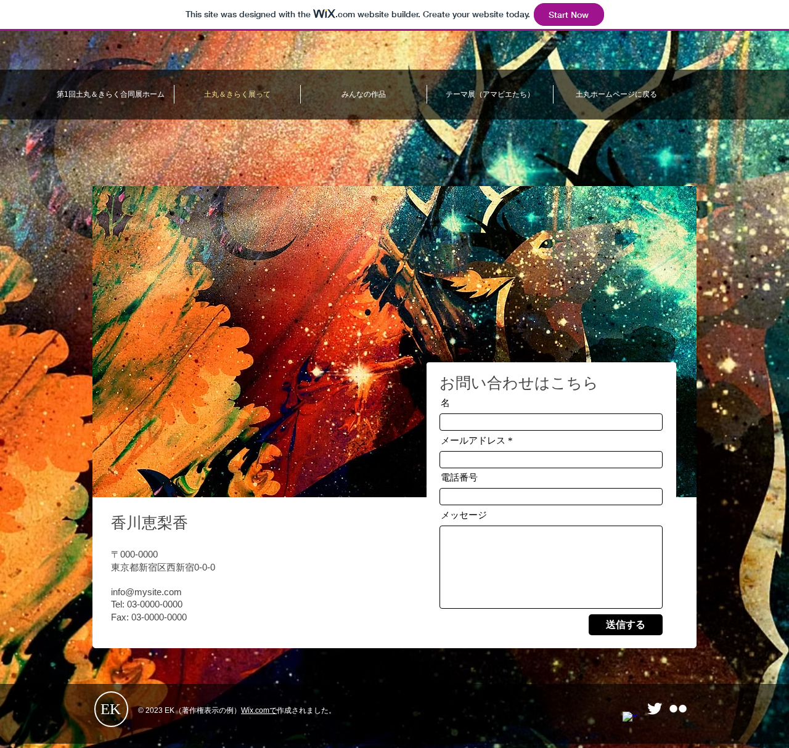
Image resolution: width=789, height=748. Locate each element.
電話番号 (459, 477)
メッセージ (464, 515)
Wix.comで (259, 710)
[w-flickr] (678, 708)
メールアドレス (473, 440)
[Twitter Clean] (654, 708)
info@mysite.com (146, 592)
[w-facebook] (631, 720)
